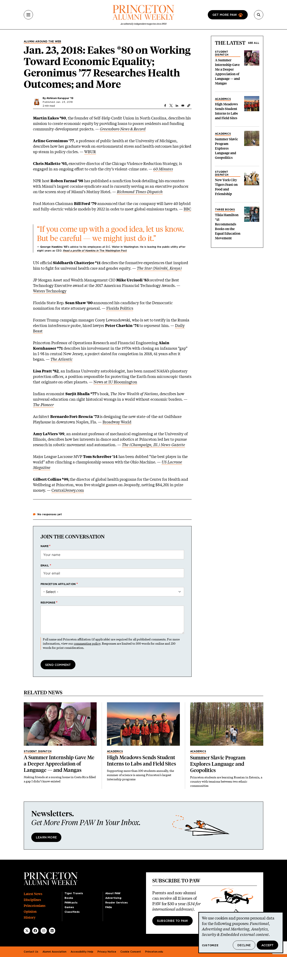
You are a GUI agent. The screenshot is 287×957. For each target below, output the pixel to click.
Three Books (225, 209)
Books (69, 898)
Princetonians (34, 906)
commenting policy (87, 643)
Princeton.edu (154, 951)
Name (45, 546)
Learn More (46, 837)
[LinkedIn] (52, 931)
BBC (187, 208)
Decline (244, 945)
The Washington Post (95, 250)
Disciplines (32, 900)
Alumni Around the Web (42, 41)
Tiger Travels (74, 893)
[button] (189, 105)
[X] (27, 931)
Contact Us (31, 951)
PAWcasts (71, 902)
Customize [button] (210, 945)
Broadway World (117, 421)
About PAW (112, 893)
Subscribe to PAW (172, 921)
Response (48, 602)
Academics (223, 99)
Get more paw (224, 14)
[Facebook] (35, 931)
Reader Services (116, 902)
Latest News (33, 894)
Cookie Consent (130, 951)
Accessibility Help (82, 951)
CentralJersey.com (67, 490)
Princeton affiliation (58, 584)
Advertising (113, 898)
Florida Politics (119, 308)
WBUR (90, 151)
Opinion (30, 912)
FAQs (108, 907)
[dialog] (241, 932)
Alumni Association (54, 951)
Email (45, 565)
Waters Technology (49, 290)
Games (69, 907)
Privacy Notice (106, 951)
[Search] (258, 14)
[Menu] (28, 14)
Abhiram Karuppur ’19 (59, 98)
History (30, 918)
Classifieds (72, 912)
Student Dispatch (222, 53)
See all (253, 43)
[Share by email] (183, 105)
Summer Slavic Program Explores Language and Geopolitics (226, 148)
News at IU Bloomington (115, 381)
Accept (267, 945)
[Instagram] (43, 931)
